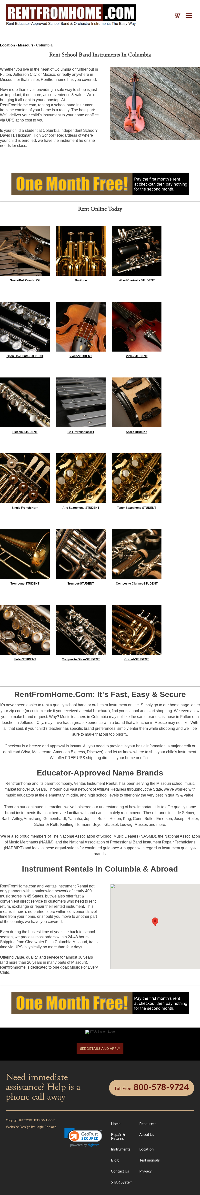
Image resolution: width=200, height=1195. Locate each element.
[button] (83, 1137)
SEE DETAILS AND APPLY (100, 1048)
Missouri (25, 45)
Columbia (44, 45)
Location (7, 45)
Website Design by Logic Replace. (31, 1127)
